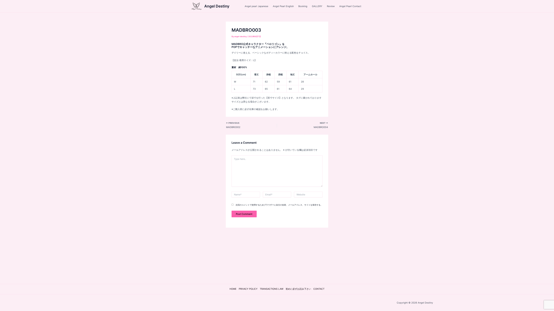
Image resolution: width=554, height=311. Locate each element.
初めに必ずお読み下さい (298, 288)
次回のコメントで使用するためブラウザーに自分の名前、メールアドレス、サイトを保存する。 (279, 205)
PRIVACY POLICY (248, 288)
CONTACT (318, 288)
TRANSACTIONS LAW (271, 288)
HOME (233, 288)
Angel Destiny (216, 6)
